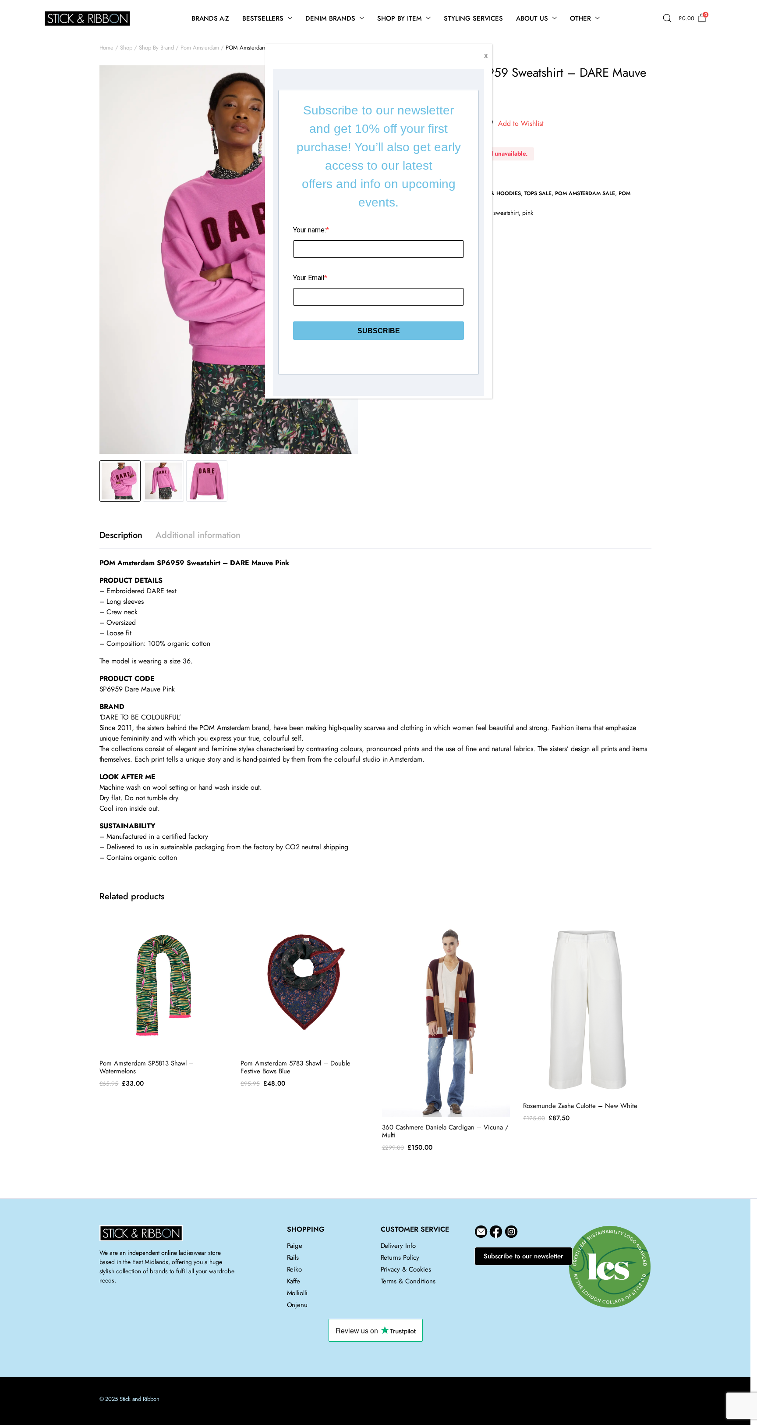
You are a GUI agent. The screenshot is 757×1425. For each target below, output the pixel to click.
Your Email (308, 278)
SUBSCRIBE (378, 331)
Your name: (309, 230)
